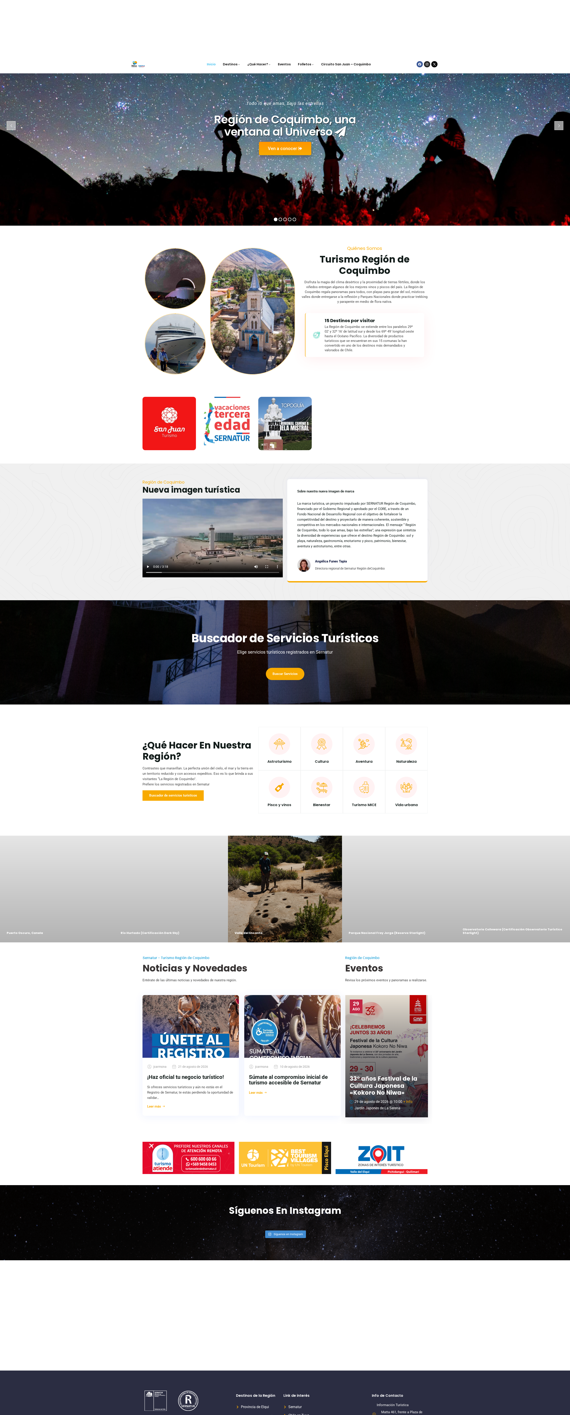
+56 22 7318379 (393, 1369)
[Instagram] (427, 9)
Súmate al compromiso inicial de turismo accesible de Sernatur (288, 1025)
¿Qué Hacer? (257, 9)
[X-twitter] (434, 9)
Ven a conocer (283, 93)
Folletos (304, 9)
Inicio (211, 9)
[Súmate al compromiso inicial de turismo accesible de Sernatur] (292, 971)
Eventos (284, 9)
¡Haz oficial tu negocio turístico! (185, 1022)
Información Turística (393, 1350)
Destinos (230, 9)
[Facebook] (420, 9)
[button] (13, 1402)
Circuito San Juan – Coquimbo (346, 9)
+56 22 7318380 (393, 1396)
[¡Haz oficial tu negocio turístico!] (190, 971)
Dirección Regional (391, 1377)
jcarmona (160, 1011)
